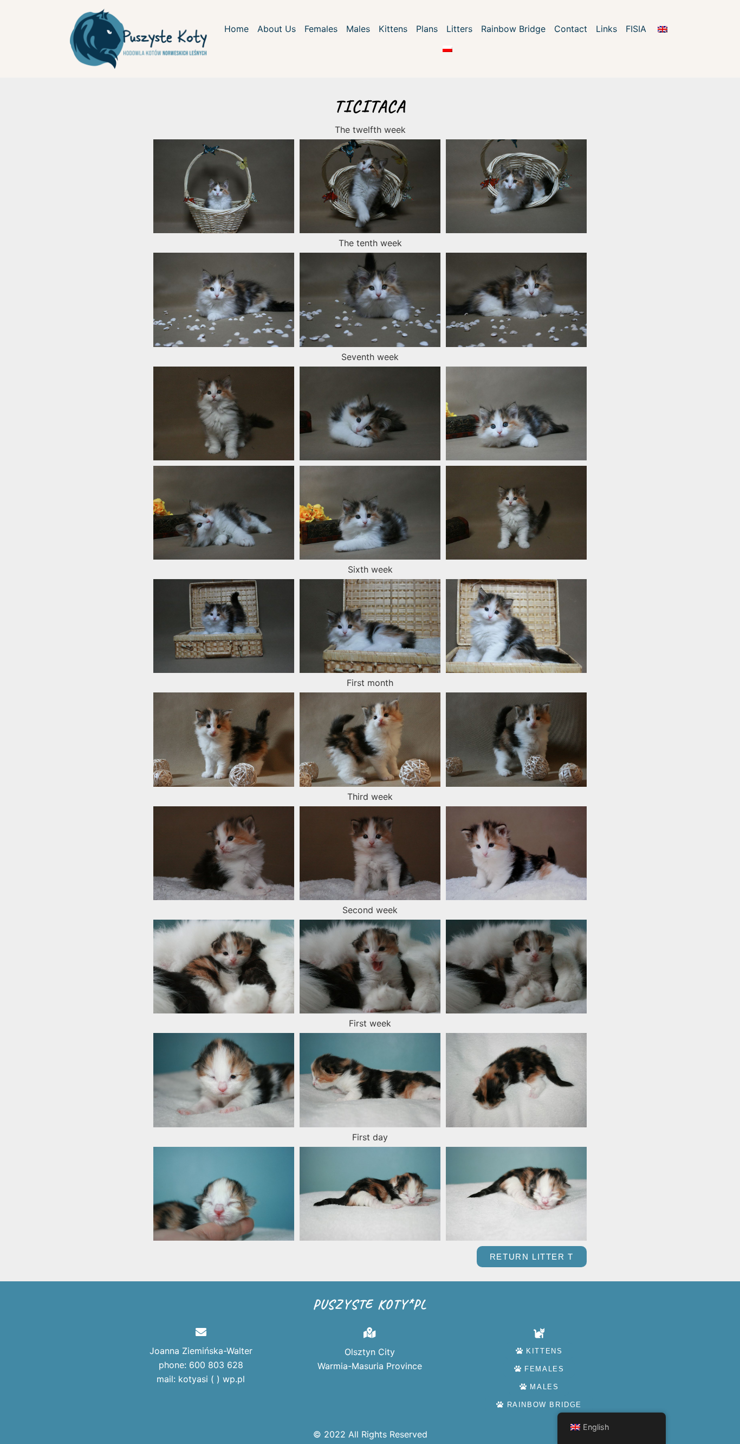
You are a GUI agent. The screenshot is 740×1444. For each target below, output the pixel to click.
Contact (570, 28)
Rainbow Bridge (513, 28)
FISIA (636, 28)
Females (320, 28)
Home (236, 28)
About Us (276, 28)
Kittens (393, 28)
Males (358, 28)
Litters (459, 28)
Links (606, 28)
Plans (427, 28)
